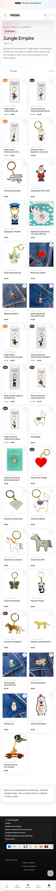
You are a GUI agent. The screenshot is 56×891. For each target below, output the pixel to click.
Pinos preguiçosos (38, 683)
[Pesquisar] (45, 15)
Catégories (14, 27)
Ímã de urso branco (38, 724)
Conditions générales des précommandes (19, 836)
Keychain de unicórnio (13, 560)
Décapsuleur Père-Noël (40, 191)
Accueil (6, 27)
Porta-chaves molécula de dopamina (13, 397)
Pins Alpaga (35, 437)
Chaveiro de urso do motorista (10, 766)
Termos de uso (10, 839)
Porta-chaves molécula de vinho (11, 151)
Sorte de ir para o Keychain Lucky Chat (39, 151)
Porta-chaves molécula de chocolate (13, 356)
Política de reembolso (29, 862)
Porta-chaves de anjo (12, 273)
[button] (52, 15)
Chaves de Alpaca (38, 519)
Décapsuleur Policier (12, 232)
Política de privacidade (29, 866)
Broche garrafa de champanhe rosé (38, 315)
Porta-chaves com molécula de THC (38, 397)
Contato (8, 823)
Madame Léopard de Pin (41, 642)
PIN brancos (9, 724)
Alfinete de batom (11, 314)
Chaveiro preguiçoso (12, 191)
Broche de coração (38, 273)
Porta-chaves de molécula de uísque (12, 438)
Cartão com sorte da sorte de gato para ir (12, 479)
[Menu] (5, 15)
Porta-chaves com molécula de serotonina (40, 110)
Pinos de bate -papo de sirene (10, 684)
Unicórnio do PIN (37, 560)
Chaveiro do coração (39, 478)
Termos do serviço (29, 870)
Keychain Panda (37, 601)
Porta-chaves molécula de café (11, 110)
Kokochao (14, 860)
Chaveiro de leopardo (12, 642)
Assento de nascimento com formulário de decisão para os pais (40, 233)
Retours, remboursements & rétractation (18, 829)
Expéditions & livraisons (13, 826)
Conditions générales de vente (15, 832)
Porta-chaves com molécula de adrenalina (40, 356)
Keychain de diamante (13, 519)
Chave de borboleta (12, 601)
